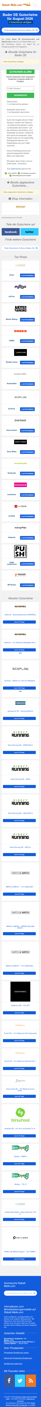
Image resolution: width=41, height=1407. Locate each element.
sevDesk (11, 516)
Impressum (20, 1401)
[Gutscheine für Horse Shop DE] (20, 1081)
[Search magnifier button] (36, 30)
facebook (11, 232)
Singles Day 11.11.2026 (27, 1405)
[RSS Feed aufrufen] (31, 1381)
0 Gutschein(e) (27, 275)
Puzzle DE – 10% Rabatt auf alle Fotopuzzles (20, 1033)
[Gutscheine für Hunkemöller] (20, 374)
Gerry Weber (12, 451)
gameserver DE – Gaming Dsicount (20, 711)
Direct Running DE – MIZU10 (20, 847)
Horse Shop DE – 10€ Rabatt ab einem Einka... (20, 1090)
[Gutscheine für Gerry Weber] (20, 442)
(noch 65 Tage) (19, 894)
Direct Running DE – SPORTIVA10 (20, 745)
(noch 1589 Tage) (19, 688)
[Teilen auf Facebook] (9, 1381)
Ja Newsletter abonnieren (18, 112)
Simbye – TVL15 (20, 1184)
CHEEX (11, 340)
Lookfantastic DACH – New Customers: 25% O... (20, 1213)
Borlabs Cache (11, 362)
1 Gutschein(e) (27, 362)
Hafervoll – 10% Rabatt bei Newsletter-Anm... (20, 643)
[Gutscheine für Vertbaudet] (20, 463)
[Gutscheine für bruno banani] (20, 420)
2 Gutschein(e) (27, 516)
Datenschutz (16, 168)
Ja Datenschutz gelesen (18, 104)
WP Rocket (12, 585)
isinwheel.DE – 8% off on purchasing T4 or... (20, 1129)
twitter (29, 232)
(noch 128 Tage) (19, 752)
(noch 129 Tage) (19, 718)
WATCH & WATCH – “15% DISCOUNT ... (20, 887)
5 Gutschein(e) (27, 341)
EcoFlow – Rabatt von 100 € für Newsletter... (20, 681)
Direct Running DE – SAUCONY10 (20, 813)
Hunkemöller (12, 383)
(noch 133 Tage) (19, 622)
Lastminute (11, 494)
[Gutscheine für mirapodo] (20, 527)
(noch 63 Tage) (19, 1013)
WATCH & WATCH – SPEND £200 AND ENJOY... (20, 927)
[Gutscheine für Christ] (20, 265)
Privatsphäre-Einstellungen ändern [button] (16, 1352)
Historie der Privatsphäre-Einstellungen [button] (18, 1358)
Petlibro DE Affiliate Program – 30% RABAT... (20, 1252)
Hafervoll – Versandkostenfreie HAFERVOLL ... (20, 615)
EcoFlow (11, 408)
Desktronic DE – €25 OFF (20, 1006)
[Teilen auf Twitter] (20, 1381)
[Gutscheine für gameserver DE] (20, 703)
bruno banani (11, 430)
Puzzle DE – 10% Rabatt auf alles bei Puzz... (20, 1061)
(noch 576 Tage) (19, 1191)
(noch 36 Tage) (19, 1096)
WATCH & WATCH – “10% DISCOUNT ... (20, 966)
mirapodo (11, 537)
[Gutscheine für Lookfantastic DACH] (20, 1204)
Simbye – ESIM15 (20, 1156)
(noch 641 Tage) (19, 1164)
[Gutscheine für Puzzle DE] (20, 1025)
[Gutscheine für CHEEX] (20, 331)
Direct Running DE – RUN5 (20, 779)
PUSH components (12, 563)
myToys (12, 296)
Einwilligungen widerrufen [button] (13, 1363)
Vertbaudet (12, 473)
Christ (11, 275)
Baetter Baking (11, 319)
